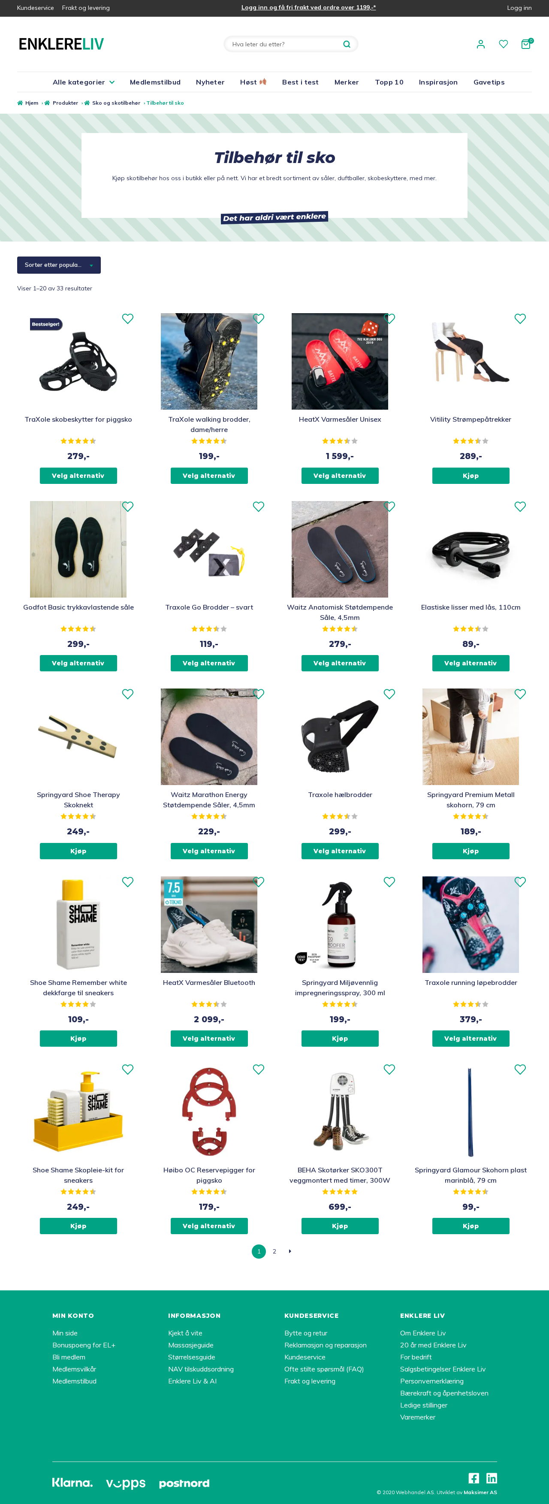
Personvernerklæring (432, 1381)
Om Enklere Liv (423, 1333)
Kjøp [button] (471, 476)
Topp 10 (389, 82)
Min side (65, 1333)
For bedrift (416, 1357)
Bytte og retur (305, 1333)
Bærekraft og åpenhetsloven (444, 1393)
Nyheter (210, 82)
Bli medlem (68, 1357)
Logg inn (519, 8)
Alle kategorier (79, 82)
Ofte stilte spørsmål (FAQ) (324, 1369)
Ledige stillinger (423, 1405)
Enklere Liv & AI (192, 1381)
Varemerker (417, 1417)
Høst (249, 82)
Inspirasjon (438, 82)
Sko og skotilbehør (116, 103)
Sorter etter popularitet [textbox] (57, 265)
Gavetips (489, 82)
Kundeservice (35, 8)
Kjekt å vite (185, 1333)
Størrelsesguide (191, 1357)
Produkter (65, 103)
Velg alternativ (78, 476)
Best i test (300, 82)
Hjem (31, 103)
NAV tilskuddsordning (201, 1369)
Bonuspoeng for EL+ (83, 1345)
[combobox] (59, 265)
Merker (347, 82)
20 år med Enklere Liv (433, 1345)
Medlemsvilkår (74, 1369)
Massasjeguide (191, 1345)
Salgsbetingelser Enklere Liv (443, 1369)
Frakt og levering (86, 8)
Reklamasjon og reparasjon (325, 1345)
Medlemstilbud (155, 82)
